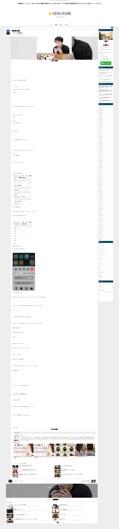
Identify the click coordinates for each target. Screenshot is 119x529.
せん (96, 34)
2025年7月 (100, 110)
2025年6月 (100, 112)
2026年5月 (100, 108)
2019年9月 (100, 226)
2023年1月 (100, 143)
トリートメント (14, 30)
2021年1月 (100, 191)
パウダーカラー (101, 259)
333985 (101, 98)
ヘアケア (18, 30)
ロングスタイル (101, 272)
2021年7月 (100, 178)
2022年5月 (100, 156)
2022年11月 (101, 145)
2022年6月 (100, 154)
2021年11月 (101, 169)
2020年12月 (101, 193)
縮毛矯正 (100, 276)
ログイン (100, 283)
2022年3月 (100, 160)
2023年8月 (100, 136)
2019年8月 (100, 228)
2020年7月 (100, 204)
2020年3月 (100, 213)
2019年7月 (100, 230)
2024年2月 (100, 132)
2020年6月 (100, 206)
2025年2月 (100, 119)
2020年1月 (100, 217)
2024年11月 (101, 125)
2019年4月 (100, 237)
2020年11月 (101, 195)
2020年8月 (100, 202)
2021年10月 (101, 171)
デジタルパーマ (101, 250)
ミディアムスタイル (102, 270)
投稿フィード (101, 285)
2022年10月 (101, 147)
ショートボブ (101, 248)
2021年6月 (100, 180)
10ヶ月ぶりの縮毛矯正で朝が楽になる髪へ (105, 81)
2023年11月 (101, 134)
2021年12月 (101, 167)
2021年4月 (100, 184)
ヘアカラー (101, 263)
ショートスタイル (101, 246)
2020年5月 (100, 208)
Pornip (103, 95)
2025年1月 (100, 121)
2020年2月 (100, 215)
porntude (101, 101)
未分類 (100, 274)
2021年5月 (100, 182)
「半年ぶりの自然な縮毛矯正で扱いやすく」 (105, 79)
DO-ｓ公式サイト (16, 86)
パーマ (100, 261)
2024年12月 (101, 123)
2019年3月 (100, 239)
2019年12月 (101, 219)
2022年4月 (100, 158)
